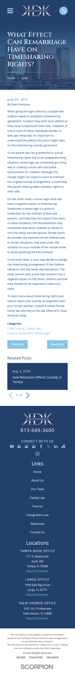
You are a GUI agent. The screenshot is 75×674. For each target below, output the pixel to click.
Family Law (33, 328)
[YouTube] (12, 446)
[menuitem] (20, 657)
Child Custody (16, 328)
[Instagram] (37, 454)
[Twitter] (48, 446)
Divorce (37, 506)
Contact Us (37, 532)
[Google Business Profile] (19, 446)
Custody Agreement (20, 333)
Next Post (57, 344)
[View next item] (28, 395)
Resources (37, 524)
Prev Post (17, 344)
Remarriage (42, 333)
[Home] (36, 11)
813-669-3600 (38, 430)
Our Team (37, 489)
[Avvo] (63, 446)
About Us (37, 480)
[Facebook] (41, 446)
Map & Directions (37, 571)
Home (37, 472)
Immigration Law (37, 515)
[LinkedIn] (56, 446)
